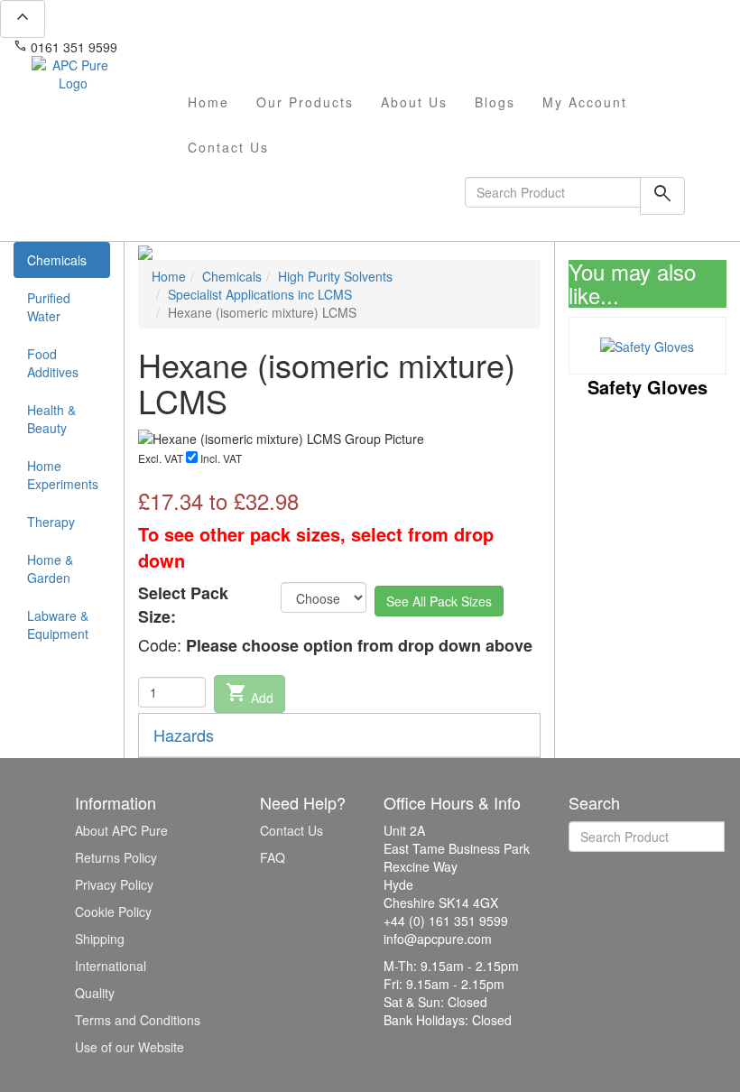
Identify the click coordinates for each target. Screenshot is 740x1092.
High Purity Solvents (335, 276)
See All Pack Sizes (439, 601)
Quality (95, 993)
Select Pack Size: (183, 605)
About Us (414, 102)
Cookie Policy (113, 911)
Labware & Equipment (57, 624)
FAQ (272, 857)
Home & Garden (50, 569)
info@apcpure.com (183, 47)
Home (208, 102)
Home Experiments (62, 475)
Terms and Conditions (137, 1020)
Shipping (100, 939)
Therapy (51, 522)
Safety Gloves (647, 387)
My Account (584, 102)
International (110, 966)
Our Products (305, 102)
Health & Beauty (51, 419)
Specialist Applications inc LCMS (260, 294)
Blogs (495, 102)
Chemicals (57, 260)
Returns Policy (116, 857)
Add (249, 694)
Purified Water (48, 307)
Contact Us (228, 147)
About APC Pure (121, 830)
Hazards (183, 734)
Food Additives (53, 363)
